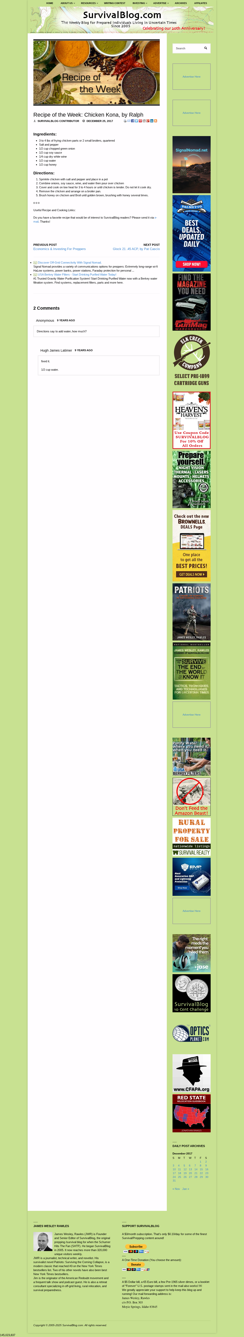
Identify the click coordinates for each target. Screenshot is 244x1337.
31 (174, 1180)
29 (201, 1177)
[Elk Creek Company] (192, 361)
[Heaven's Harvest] (192, 420)
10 (174, 1169)
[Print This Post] (125, 120)
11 (179, 1169)
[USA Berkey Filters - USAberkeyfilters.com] (192, 757)
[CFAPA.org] (192, 1073)
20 (190, 1173)
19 (185, 1173)
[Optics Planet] (192, 1033)
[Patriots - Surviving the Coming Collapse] (192, 611)
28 (195, 1177)
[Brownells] (192, 545)
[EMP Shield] (192, 877)
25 (179, 1177)
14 (195, 1169)
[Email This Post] (128, 120)
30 (206, 1177)
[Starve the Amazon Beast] (192, 797)
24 (174, 1177)
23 (206, 1173)
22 (201, 1173)
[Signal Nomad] (192, 164)
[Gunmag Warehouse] (192, 302)
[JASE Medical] (192, 953)
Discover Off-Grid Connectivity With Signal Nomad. (68, 262)
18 (179, 1173)
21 (195, 1173)
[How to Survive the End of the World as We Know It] (192, 671)
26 (185, 1177)
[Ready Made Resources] (192, 479)
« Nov (176, 1188)
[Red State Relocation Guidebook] (192, 1113)
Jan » (185, 1188)
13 (190, 1169)
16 (206, 1169)
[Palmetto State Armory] (192, 233)
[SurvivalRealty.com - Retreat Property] (192, 837)
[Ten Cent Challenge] (192, 993)
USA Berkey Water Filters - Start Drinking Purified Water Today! (75, 274)
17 (174, 1173)
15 (201, 1169)
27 (190, 1177)
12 (185, 1169)
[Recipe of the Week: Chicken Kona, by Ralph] (96, 72)
